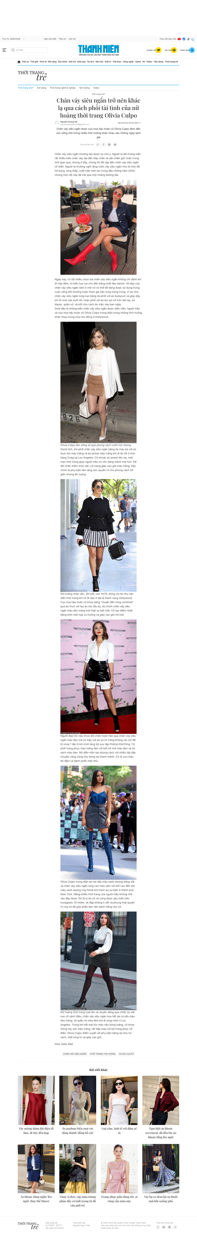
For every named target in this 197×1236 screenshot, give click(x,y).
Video (149, 61)
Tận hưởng (84, 87)
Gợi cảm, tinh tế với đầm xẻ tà (119, 1131)
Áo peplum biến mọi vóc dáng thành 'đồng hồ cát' (78, 1131)
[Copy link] (98, 144)
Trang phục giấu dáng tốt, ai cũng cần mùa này (119, 1199)
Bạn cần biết (50, 39)
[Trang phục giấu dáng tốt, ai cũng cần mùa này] (119, 1168)
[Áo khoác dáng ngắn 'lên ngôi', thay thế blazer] (36, 1168)
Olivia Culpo (126, 1054)
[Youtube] (179, 39)
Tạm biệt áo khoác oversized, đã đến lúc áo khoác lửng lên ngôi (160, 1133)
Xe (143, 61)
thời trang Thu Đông (102, 1054)
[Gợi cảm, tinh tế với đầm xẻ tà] (119, 1100)
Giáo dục (81, 61)
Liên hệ (72, 39)
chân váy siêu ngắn (74, 1054)
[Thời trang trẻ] (34, 76)
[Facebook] (184, 39)
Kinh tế (43, 61)
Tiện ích (62, 39)
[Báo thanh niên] (98, 50)
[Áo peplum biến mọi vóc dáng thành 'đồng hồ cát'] (77, 1100)
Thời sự (25, 61)
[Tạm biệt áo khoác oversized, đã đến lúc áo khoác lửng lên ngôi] (160, 1100)
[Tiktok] (188, 39)
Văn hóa (99, 61)
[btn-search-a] (13, 50)
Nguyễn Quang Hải (68, 122)
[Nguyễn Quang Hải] (57, 123)
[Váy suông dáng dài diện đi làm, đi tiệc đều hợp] (36, 1100)
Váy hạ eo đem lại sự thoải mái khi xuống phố (161, 1199)
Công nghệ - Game (132, 61)
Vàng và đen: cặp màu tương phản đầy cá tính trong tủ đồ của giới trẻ (77, 1201)
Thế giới (34, 61)
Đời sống (52, 61)
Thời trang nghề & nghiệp (63, 87)
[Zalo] (193, 39)
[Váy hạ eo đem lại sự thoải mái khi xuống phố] (160, 1168)
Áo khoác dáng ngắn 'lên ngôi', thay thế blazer (36, 1199)
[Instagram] (169, 1227)
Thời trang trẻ (171, 61)
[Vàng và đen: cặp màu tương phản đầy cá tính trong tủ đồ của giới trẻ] (77, 1168)
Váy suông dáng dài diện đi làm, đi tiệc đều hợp (36, 1131)
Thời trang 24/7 (25, 87)
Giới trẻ (72, 61)
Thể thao (116, 61)
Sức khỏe (62, 61)
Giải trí (108, 61)
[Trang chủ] (19, 61)
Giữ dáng (41, 87)
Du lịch (90, 61)
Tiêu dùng (158, 61)
